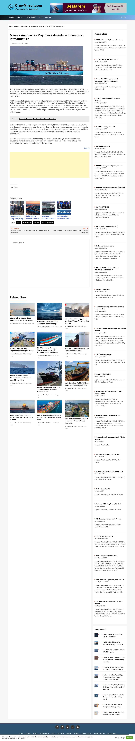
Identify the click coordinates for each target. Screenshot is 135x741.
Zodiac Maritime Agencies (105, 246)
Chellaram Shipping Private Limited (108, 504)
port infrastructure (48, 223)
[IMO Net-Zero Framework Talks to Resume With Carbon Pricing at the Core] (99, 657)
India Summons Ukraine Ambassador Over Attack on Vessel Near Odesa (20, 378)
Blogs (11, 17)
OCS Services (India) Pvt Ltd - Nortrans (109, 40)
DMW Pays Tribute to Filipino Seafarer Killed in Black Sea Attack (113, 697)
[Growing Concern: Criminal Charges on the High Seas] (99, 704)
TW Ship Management (103, 354)
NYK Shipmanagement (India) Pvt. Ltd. (109, 166)
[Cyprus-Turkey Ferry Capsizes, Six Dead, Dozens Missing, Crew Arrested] (99, 685)
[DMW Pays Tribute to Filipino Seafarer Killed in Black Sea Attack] (99, 695)
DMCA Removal (99, 733)
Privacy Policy (86, 733)
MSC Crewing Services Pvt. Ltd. (107, 226)
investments (27, 223)
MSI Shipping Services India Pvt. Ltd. (108, 519)
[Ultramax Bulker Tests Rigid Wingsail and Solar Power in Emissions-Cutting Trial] (99, 675)
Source (86, 148)
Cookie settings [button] (120, 738)
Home (21, 733)
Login (69, 733)
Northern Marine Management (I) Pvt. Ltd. (110, 187)
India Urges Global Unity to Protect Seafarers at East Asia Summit (21, 417)
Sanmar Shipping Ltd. (103, 374)
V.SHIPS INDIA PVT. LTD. (104, 536)
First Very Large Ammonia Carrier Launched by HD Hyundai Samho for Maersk (47, 350)
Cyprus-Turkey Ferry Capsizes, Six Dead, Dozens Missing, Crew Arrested (114, 687)
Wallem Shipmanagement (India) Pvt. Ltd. (110, 580)
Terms (76, 733)
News (19, 17)
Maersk (36, 223)
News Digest (31, 17)
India (18, 223)
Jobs (41, 17)
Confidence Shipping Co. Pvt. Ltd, (107, 454)
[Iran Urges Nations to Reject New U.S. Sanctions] (99, 634)
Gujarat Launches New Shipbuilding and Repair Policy (21, 350)
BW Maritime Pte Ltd (103, 146)
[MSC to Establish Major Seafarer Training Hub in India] (99, 642)
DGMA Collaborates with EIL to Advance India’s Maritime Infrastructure (49, 389)
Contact (48, 17)
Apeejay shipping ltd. (103, 289)
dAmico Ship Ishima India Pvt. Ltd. (107, 59)
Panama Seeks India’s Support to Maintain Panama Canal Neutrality (76, 421)
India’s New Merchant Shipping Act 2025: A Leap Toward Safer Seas (49, 417)
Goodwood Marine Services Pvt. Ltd (108, 415)
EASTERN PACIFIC (102, 207)
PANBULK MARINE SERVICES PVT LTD (109, 471)
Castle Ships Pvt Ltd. (103, 489)
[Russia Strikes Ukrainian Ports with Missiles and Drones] (99, 712)
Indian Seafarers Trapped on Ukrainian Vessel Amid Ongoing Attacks (77, 321)
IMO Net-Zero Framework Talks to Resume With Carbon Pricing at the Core (114, 660)
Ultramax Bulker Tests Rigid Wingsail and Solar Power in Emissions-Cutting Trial (113, 677)
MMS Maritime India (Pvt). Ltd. (106, 556)
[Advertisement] (49, 165)
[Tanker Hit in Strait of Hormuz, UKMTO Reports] (99, 650)
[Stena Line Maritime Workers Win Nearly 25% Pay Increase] (99, 667)
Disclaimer (112, 733)
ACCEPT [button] (129, 738)
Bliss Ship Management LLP (105, 127)
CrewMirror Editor (17, 323)
